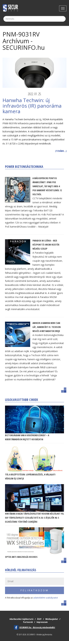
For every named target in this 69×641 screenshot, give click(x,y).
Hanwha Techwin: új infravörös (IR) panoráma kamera (32, 106)
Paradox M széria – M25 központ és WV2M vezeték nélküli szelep (45, 244)
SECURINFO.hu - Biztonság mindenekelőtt (37, 627)
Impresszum (42, 622)
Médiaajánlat (51, 618)
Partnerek (28, 622)
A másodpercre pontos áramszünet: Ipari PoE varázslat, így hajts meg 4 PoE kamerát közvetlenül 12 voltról (47, 186)
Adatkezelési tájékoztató (21, 618)
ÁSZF (39, 618)
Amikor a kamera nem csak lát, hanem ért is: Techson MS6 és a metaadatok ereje (46, 327)
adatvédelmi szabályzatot (45, 597)
